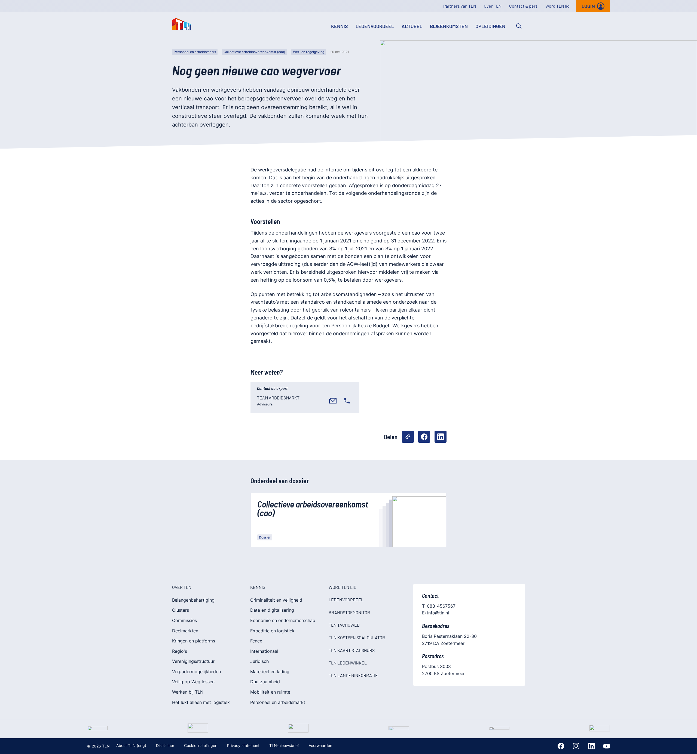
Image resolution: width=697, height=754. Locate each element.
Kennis (339, 26)
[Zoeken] (519, 26)
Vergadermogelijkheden (196, 671)
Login (588, 6)
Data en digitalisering (272, 610)
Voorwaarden (320, 745)
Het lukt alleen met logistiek (201, 702)
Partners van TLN (459, 5)
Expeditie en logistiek (272, 630)
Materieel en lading (269, 671)
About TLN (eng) (131, 745)
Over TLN (493, 5)
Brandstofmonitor (349, 612)
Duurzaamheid (265, 681)
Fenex (256, 641)
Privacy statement (243, 745)
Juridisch (259, 661)
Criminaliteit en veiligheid (276, 600)
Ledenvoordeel (375, 26)
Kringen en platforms (193, 641)
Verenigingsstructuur (193, 661)
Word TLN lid (557, 5)
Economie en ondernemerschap (282, 620)
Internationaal (264, 651)
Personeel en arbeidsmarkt (195, 52)
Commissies (184, 620)
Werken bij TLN (187, 692)
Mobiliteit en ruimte (270, 692)
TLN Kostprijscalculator (357, 637)
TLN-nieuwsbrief (284, 745)
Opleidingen (490, 26)
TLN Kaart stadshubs (352, 650)
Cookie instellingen (200, 745)
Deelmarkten (185, 630)
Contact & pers (523, 5)
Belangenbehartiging (193, 600)
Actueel (412, 26)
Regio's (179, 651)
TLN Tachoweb (344, 624)
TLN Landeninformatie (353, 675)
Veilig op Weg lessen (193, 681)
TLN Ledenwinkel (348, 662)
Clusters (180, 610)
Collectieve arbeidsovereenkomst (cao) (254, 52)
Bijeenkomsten (449, 26)
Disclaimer (165, 745)
